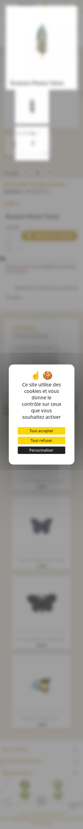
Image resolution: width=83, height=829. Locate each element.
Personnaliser (41, 450)
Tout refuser (41, 440)
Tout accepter (41, 430)
